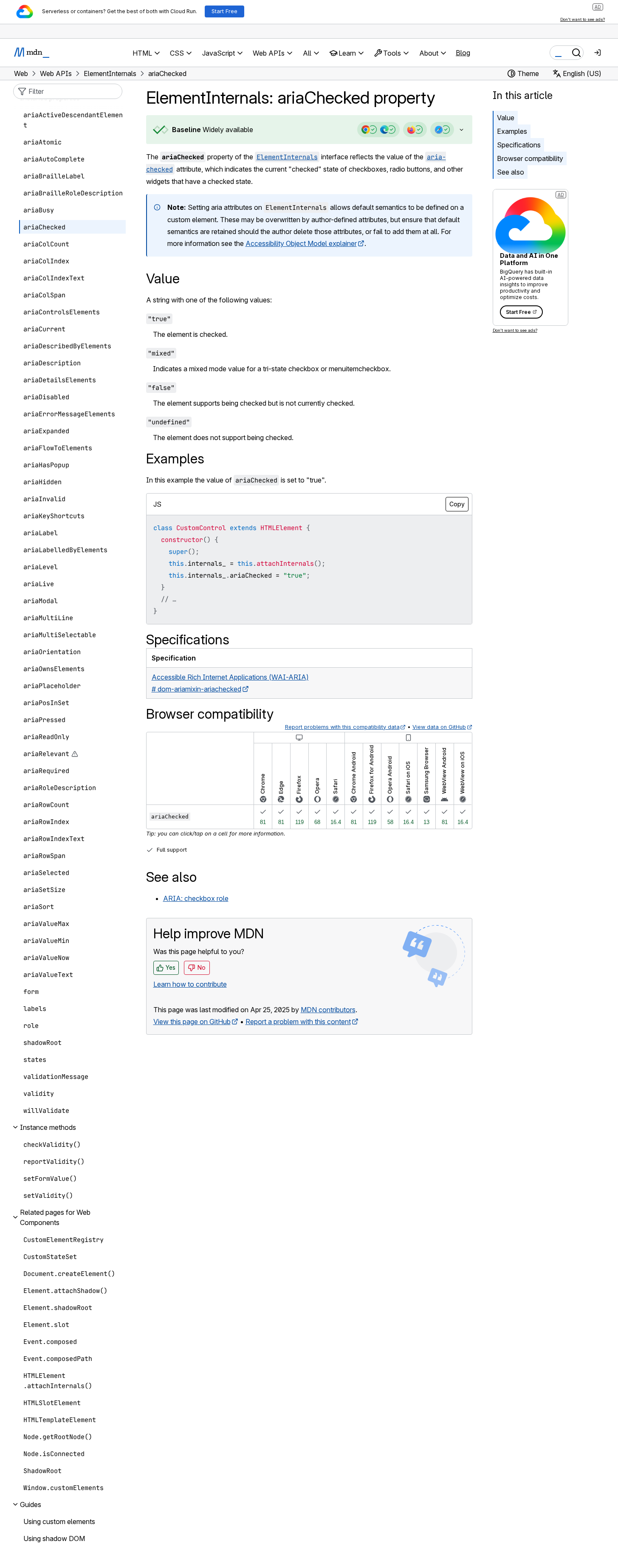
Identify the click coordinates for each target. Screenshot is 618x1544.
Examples (512, 131)
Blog (463, 52)
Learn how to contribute (190, 984)
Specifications (519, 145)
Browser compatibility (530, 158)
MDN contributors (328, 1009)
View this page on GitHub (192, 1021)
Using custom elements (59, 1521)
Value (505, 117)
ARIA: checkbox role (196, 898)
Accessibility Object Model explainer (301, 243)
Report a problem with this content (298, 1021)
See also (510, 172)
